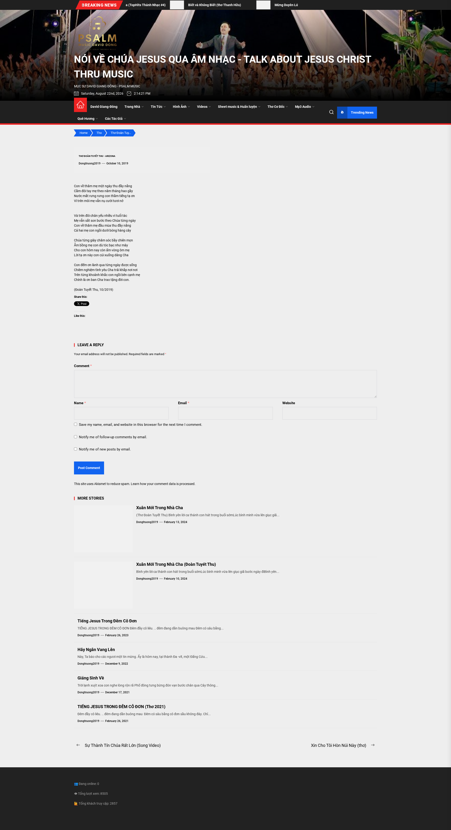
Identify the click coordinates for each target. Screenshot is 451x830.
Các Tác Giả (114, 118)
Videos (202, 107)
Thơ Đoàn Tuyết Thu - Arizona (97, 156)
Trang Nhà (132, 107)
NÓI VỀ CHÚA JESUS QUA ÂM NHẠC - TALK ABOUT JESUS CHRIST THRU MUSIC (222, 67)
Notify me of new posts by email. (105, 449)
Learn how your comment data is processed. (163, 484)
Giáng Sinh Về (91, 677)
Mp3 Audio (303, 107)
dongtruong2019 (90, 163)
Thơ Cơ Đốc (276, 107)
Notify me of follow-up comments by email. (113, 437)
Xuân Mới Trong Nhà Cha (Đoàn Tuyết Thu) (176, 564)
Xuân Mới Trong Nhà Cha (159, 507)
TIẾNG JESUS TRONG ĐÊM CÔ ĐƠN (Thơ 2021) (121, 706)
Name (80, 403)
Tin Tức (156, 107)
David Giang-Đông (103, 107)
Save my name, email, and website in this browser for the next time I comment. (140, 425)
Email (183, 403)
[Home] (80, 105)
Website (288, 403)
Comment (83, 366)
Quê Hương (86, 118)
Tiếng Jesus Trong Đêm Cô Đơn (107, 620)
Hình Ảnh (180, 107)
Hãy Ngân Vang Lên (96, 649)
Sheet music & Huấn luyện (237, 107)
